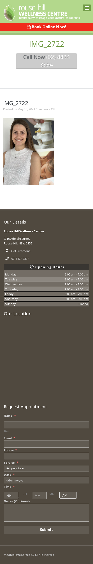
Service (11, 463)
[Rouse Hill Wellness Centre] (42, 18)
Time (9, 487)
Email (9, 438)
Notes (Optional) (17, 501)
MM (52, 494)
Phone (10, 450)
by (42, 555)
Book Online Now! (48, 26)
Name (10, 416)
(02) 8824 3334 (19, 259)
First (6, 431)
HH (25, 494)
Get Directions (20, 251)
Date (9, 475)
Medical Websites (17, 555)
